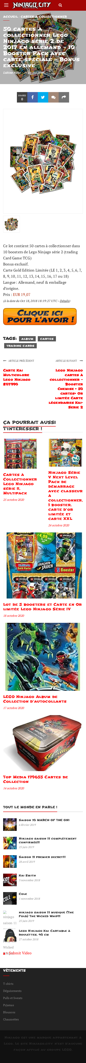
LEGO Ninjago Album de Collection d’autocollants (35, 699)
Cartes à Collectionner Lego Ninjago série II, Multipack (20, 484)
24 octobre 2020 (58, 525)
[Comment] (53, 97)
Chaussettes (11, 1019)
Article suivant (67, 360)
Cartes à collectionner (44, 16)
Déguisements (12, 991)
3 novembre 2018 (29, 880)
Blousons (9, 1012)
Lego (8, 1044)
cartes (47, 339)
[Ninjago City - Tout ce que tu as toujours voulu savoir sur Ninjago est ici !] (31, 5)
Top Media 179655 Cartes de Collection (35, 779)
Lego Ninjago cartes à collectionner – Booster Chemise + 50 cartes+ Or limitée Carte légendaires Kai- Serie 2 (66, 388)
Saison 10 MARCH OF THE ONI (44, 820)
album (27, 339)
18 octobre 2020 (13, 616)
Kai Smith (27, 875)
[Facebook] (32, 97)
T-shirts (8, 984)
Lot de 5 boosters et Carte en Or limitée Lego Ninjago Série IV (42, 607)
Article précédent (21, 360)
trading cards (20, 346)
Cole (23, 894)
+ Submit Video (19, 952)
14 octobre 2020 (13, 788)
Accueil (10, 16)
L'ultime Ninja (11, 72)
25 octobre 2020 (13, 500)
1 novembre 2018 (29, 898)
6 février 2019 (27, 825)
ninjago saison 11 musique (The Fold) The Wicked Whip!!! (46, 914)
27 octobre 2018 (28, 939)
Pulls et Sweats (13, 998)
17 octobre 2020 (13, 708)
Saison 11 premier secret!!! (42, 857)
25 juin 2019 (26, 847)
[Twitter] (43, 97)
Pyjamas (8, 1005)
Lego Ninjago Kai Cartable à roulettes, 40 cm (44, 932)
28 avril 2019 (27, 862)
